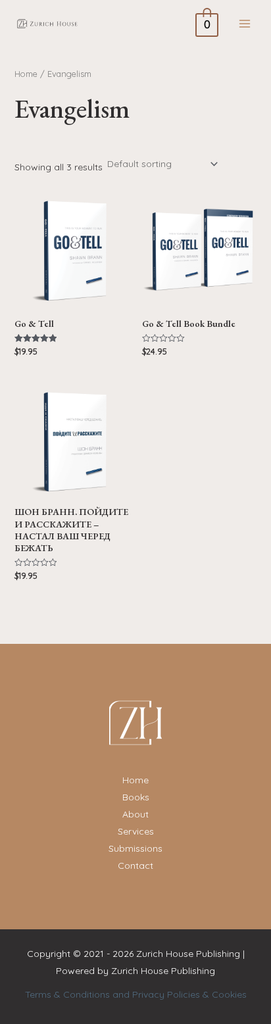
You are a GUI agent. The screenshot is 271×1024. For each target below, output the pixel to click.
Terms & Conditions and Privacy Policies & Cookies (136, 994)
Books (135, 797)
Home (25, 73)
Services (136, 831)
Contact (135, 865)
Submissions (135, 848)
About (135, 814)
